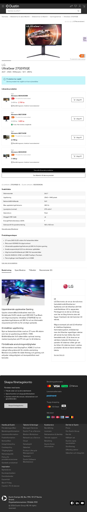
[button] (71, 6)
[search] (78, 11)
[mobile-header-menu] (3, 6)
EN (6, 394)
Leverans (48, 431)
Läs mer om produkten (9, 263)
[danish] (57, 417)
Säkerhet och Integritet (75, 453)
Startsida (5, 17)
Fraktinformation (8, 438)
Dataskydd (27, 444)
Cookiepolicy (7, 447)
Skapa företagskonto (15, 405)
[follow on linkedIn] (77, 503)
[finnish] (62, 417)
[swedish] (48, 417)
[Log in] (80, 6)
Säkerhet (26, 447)
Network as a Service (31, 438)
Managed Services (30, 428)
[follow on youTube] (82, 503)
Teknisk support (50, 438)
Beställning (48, 428)
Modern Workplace (30, 434)
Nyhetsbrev (6, 470)
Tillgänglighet (7, 451)
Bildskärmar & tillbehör (40, 17)
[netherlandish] (67, 417)
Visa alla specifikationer (10, 229)
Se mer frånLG (59, 355)
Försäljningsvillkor (9, 428)
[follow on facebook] (72, 503)
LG (3, 65)
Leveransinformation (10, 434)
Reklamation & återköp (53, 434)
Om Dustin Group (72, 431)
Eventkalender (7, 476)
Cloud (25, 441)
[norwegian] (53, 417)
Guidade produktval (10, 463)
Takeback (27, 456)
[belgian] (71, 417)
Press (68, 428)
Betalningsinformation (10, 431)
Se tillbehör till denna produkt (43, 175)
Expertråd (6, 479)
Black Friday (7, 483)
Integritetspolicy (8, 444)
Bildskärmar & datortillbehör (20, 17)
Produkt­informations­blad (77, 59)
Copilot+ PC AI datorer (11, 486)
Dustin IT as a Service (31, 431)
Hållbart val (70, 438)
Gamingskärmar (55, 17)
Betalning (48, 441)
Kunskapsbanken (8, 473)
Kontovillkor (6, 441)
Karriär (68, 434)
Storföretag (70, 446)
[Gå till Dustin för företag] (13, 6)
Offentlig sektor (72, 450)
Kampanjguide (7, 454)
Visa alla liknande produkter (43, 170)
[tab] (7, 270)
